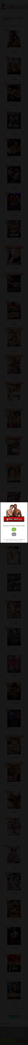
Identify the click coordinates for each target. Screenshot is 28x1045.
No (14, 534)
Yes (14, 529)
